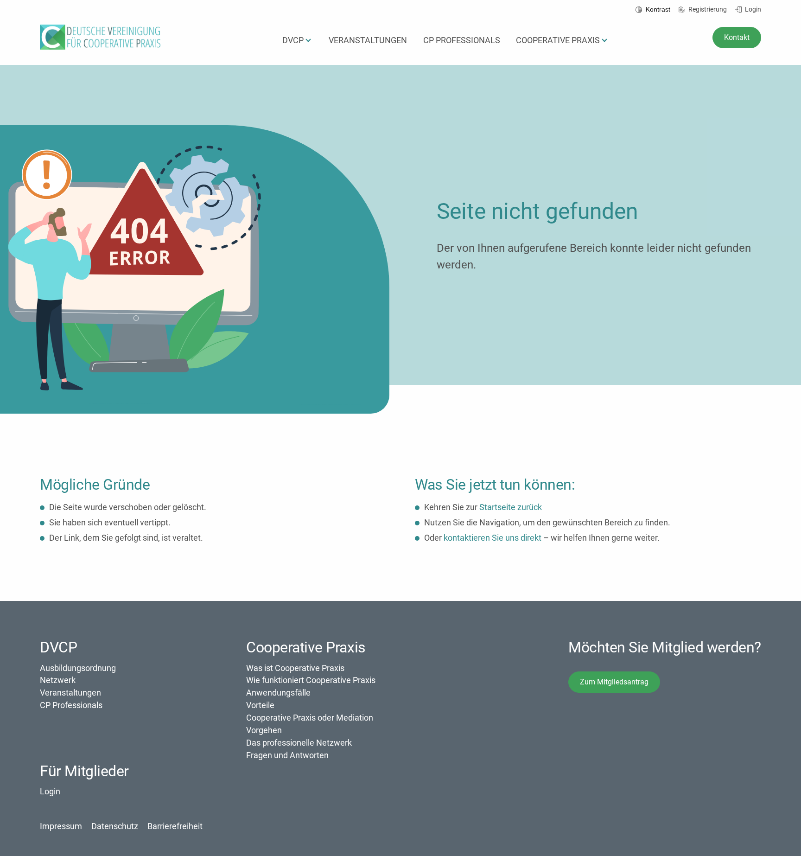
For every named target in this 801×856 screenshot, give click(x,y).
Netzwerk (58, 680)
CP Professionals (71, 705)
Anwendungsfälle (278, 692)
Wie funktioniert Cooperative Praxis (310, 680)
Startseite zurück (510, 507)
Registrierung (707, 9)
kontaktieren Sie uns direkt (492, 538)
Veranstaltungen (70, 692)
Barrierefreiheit (175, 826)
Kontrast (657, 9)
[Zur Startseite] (100, 46)
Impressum (61, 826)
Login (752, 9)
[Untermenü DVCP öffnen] (308, 41)
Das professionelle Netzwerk (299, 742)
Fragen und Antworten (287, 755)
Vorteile (260, 705)
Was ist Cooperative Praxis (295, 668)
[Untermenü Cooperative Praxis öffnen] (604, 41)
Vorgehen (264, 730)
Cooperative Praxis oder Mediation (309, 717)
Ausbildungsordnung (78, 668)
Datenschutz (114, 826)
